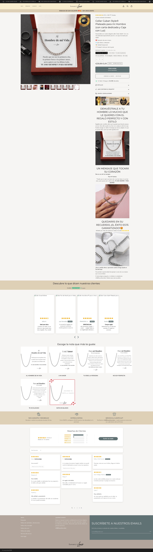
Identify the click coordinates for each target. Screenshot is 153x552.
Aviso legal (23, 536)
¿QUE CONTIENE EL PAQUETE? (105, 89)
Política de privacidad (26, 525)
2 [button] (74, 508)
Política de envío (25, 528)
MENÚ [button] (22, 517)
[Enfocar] (55, 49)
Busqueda (23, 520)
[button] (99, 15)
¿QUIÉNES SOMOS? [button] (60, 517)
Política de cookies (25, 531)
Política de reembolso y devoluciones (30, 523)
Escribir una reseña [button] (108, 439)
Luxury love (6, 550)
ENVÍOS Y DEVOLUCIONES (104, 93)
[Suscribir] (149, 531)
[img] (44, 318)
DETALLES (100, 85)
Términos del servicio (26, 534)
